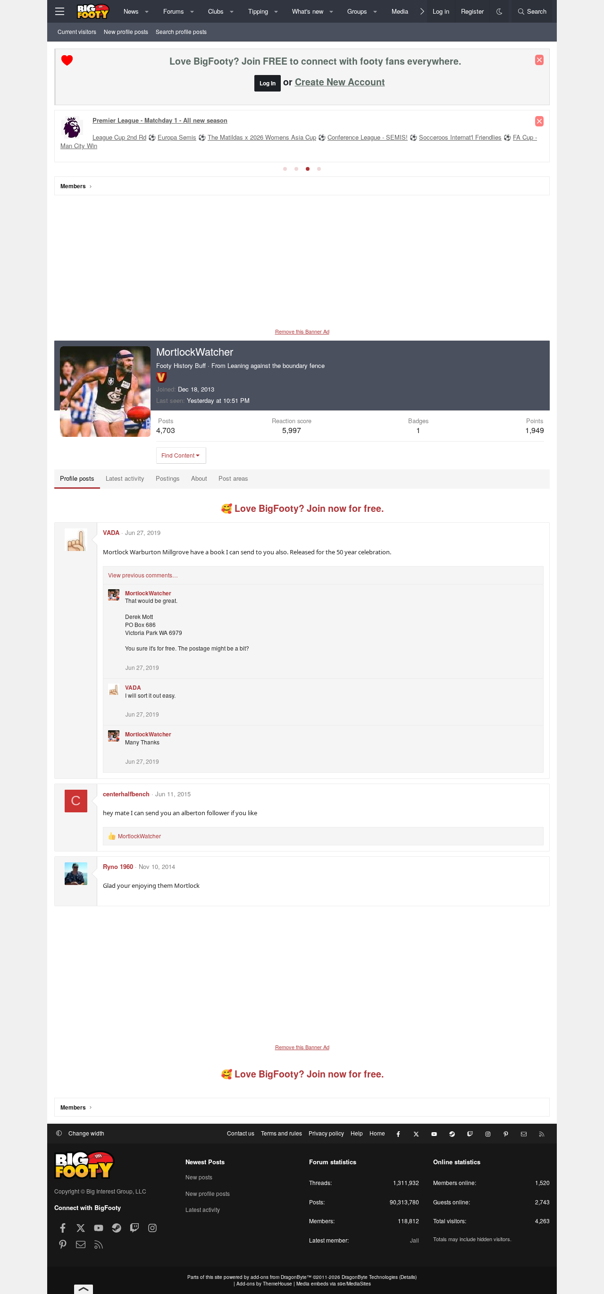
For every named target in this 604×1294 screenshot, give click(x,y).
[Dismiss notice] (539, 60)
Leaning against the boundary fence (276, 365)
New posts (198, 1177)
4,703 (165, 430)
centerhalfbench (126, 793)
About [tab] (199, 478)
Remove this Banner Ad (302, 331)
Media (400, 11)
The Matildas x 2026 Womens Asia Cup (262, 137)
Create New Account (340, 81)
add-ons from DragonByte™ (281, 1277)
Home (377, 1133)
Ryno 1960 (118, 866)
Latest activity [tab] (125, 478)
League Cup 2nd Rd (119, 137)
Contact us (240, 1133)
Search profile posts (181, 31)
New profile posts (126, 31)
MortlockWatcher (148, 593)
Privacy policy (326, 1133)
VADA (111, 532)
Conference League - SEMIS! (367, 137)
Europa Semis (177, 137)
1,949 (534, 430)
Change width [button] (86, 1133)
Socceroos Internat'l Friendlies (460, 137)
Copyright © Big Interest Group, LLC (100, 1191)
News (131, 11)
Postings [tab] (168, 478)
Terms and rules (281, 1133)
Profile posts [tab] (77, 478)
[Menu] (59, 11)
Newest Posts (205, 1161)
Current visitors (77, 31)
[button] (147, 11)
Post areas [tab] (233, 478)
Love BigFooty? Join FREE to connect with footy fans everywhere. (315, 60)
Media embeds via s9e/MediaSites (333, 1283)
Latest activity (202, 1209)
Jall (414, 1240)
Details (408, 1277)
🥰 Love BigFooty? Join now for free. (302, 508)
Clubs (216, 11)
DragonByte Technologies (370, 1277)
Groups (357, 11)
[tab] (285, 169)
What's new (307, 11)
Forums (173, 11)
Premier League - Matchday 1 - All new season (159, 120)
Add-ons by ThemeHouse (264, 1283)
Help (357, 1133)
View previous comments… (143, 575)
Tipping (258, 11)
